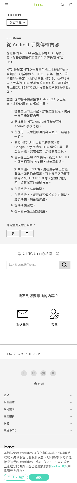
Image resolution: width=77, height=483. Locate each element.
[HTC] (38, 4)
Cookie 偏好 (16, 477)
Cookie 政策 (59, 466)
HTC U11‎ (35, 354)
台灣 (41, 384)
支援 (20, 354)
